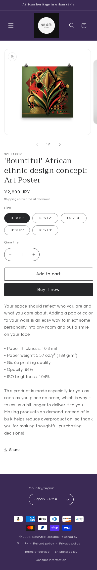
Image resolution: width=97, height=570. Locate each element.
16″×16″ (17, 230)
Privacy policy (69, 543)
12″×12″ (45, 218)
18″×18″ (45, 230)
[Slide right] (59, 144)
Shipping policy (66, 551)
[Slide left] (37, 144)
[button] (11, 25)
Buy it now (48, 289)
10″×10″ (17, 218)
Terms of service (37, 551)
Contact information (51, 560)
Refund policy (43, 543)
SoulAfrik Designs (45, 537)
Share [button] (14, 450)
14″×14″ (73, 218)
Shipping (10, 199)
